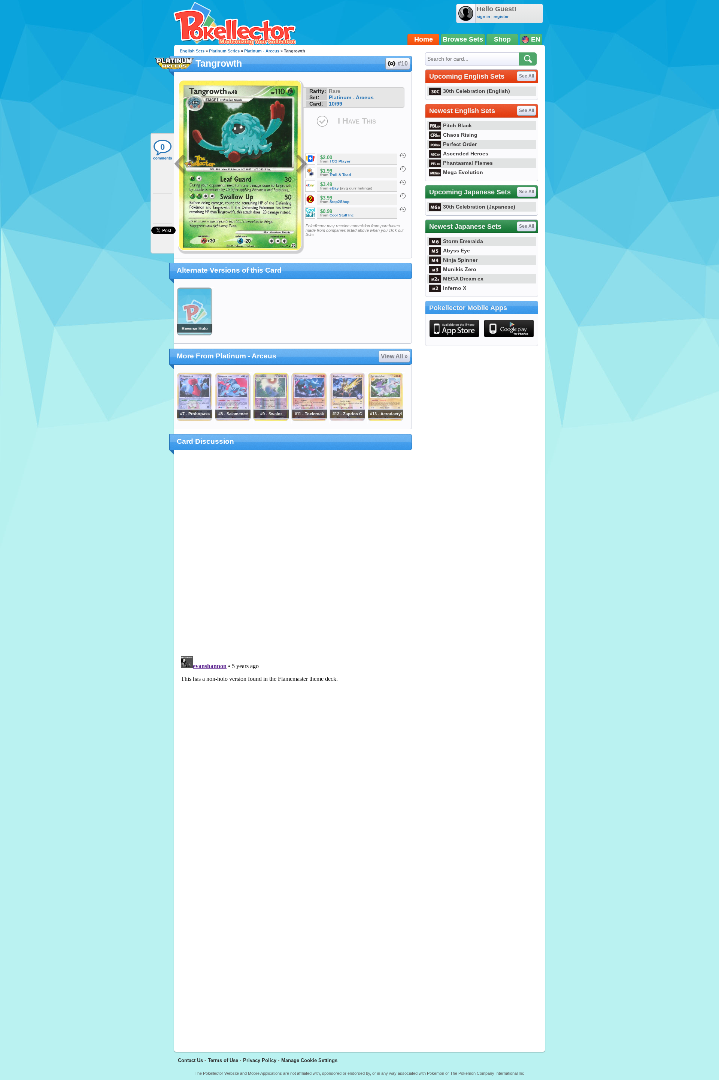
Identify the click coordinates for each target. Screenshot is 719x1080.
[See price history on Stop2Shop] (403, 196)
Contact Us (190, 1060)
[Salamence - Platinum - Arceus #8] (233, 419)
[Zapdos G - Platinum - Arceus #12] (347, 419)
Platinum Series (224, 51)
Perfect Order (460, 144)
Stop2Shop (339, 202)
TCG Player (340, 161)
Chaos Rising (460, 135)
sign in (483, 16)
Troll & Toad (340, 175)
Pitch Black (457, 125)
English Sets (192, 51)
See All (526, 76)
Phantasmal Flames (468, 163)
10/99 (335, 104)
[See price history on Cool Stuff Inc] (403, 209)
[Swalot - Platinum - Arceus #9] (271, 419)
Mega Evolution (463, 172)
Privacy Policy (259, 1060)
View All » (394, 356)
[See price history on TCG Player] (403, 155)
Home (423, 39)
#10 (403, 63)
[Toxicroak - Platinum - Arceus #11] (309, 419)
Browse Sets (463, 39)
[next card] (302, 165)
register (501, 16)
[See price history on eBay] (403, 182)
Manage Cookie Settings (309, 1060)
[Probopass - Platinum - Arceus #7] (194, 419)
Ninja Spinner (460, 260)
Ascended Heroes (465, 154)
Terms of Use (223, 1060)
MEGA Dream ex (463, 279)
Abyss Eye (456, 251)
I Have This (357, 120)
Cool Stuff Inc (342, 215)
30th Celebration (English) (476, 91)
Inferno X (454, 288)
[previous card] (180, 165)
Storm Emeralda (463, 241)
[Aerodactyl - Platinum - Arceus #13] (385, 419)
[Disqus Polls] (293, 553)
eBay (334, 188)
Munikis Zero (459, 269)
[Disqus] (293, 746)
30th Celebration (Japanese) (479, 207)
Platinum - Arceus (261, 51)
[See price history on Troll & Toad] (403, 169)
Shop (502, 39)
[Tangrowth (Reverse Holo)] (194, 334)
